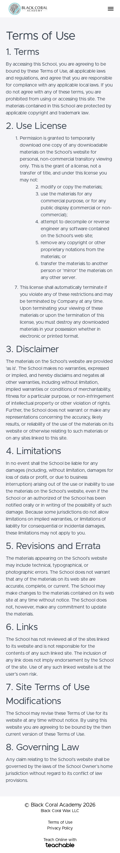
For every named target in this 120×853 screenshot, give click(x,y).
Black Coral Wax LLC (60, 811)
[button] (110, 8)
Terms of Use (60, 822)
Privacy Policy (60, 828)
